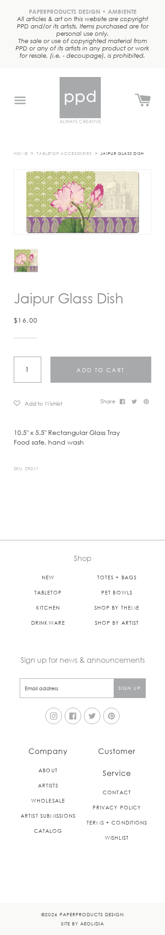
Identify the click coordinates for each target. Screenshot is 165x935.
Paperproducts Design (92, 914)
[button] (54, 403)
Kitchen (48, 607)
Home (21, 153)
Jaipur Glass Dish (121, 153)
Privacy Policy (117, 807)
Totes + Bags (117, 577)
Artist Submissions (48, 816)
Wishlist (117, 838)
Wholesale (48, 800)
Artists (48, 785)
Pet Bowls (116, 592)
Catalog (48, 831)
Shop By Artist (117, 623)
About (48, 770)
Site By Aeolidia (82, 923)
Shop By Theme (116, 607)
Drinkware (48, 623)
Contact (117, 792)
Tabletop (48, 592)
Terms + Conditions (117, 822)
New (48, 577)
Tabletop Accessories (64, 153)
